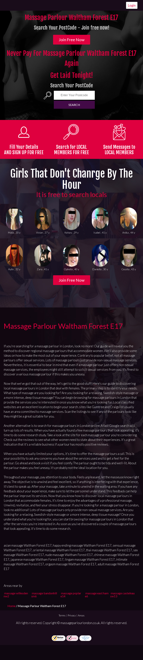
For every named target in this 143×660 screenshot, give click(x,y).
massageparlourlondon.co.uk (80, 623)
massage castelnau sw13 (122, 594)
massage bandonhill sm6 (44, 594)
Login (132, 5)
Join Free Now (72, 39)
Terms (62, 615)
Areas (81, 615)
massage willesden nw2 (16, 594)
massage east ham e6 (97, 594)
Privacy (72, 615)
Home (11, 606)
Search (74, 104)
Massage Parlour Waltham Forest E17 (63, 326)
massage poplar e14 (71, 594)
